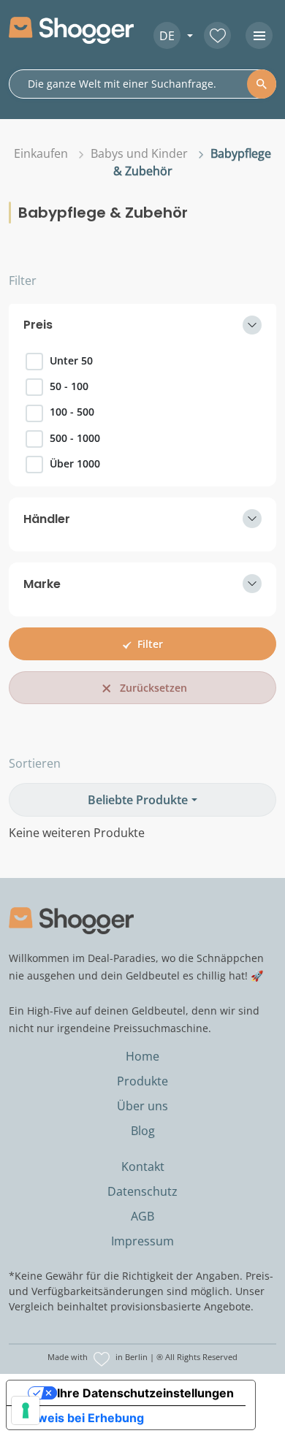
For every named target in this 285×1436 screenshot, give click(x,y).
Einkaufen (41, 153)
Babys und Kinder (139, 153)
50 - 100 (69, 386)
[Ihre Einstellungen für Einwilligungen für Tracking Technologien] (25, 1410)
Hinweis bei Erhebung (81, 1417)
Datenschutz (142, 1191)
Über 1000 (75, 463)
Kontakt (142, 1166)
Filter (23, 280)
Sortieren (35, 763)
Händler (46, 519)
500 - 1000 (75, 438)
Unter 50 (71, 360)
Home (142, 1056)
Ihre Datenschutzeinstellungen (145, 1393)
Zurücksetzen (153, 688)
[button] (167, 35)
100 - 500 (72, 412)
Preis (38, 324)
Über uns (142, 1106)
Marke (42, 584)
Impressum (142, 1241)
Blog (143, 1131)
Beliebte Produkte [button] (138, 800)
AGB (142, 1216)
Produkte (142, 1081)
